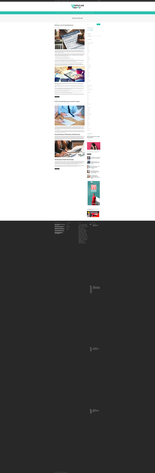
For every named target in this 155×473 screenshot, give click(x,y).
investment (83, 234)
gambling (82, 233)
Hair (87, 82)
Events (88, 69)
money (85, 236)
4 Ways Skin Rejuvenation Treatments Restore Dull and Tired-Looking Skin (95, 172)
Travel (88, 125)
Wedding (88, 130)
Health (88, 84)
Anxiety (81, 224)
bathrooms (86, 225)
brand (81, 226)
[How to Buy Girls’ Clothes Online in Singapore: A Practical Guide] (88, 157)
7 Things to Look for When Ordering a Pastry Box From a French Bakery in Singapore (96, 288)
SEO (85, 237)
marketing (82, 236)
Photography (89, 107)
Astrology (88, 44)
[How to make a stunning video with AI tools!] (91, 377)
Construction (89, 59)
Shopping (88, 115)
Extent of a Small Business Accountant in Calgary (67, 101)
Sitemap (68, 229)
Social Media (80, 238)
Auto (87, 46)
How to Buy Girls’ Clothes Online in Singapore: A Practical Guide (60, 226)
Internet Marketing (89, 89)
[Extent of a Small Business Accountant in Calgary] (70, 115)
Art (87, 41)
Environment (88, 67)
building (84, 226)
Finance (65, 26)
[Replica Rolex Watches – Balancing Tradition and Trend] (91, 439)
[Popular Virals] (77, 6)
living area (83, 235)
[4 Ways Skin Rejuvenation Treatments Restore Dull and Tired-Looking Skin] (88, 171)
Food (87, 77)
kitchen (86, 234)
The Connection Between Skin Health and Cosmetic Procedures (95, 167)
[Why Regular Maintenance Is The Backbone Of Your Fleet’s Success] (88, 162)
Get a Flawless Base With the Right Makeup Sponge (60, 224)
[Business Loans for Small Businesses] (70, 39)
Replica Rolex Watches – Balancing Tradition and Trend (96, 411)
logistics (86, 235)
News (87, 102)
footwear (80, 233)
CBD (87, 54)
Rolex (87, 236)
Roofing (88, 112)
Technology (95, 347)
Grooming (80, 234)
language (80, 235)
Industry (88, 87)
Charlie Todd (62, 26)
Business (88, 49)
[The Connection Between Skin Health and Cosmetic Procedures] (88, 166)
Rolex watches (80, 237)
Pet (87, 105)
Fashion (89, 135)
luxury (79, 236)
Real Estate (88, 110)
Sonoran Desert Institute (85, 238)
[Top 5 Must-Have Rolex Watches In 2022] (91, 254)
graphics (85, 233)
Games (88, 79)
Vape (87, 127)
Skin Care (88, 117)
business (87, 226)
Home (67, 224)
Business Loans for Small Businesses (64, 25)
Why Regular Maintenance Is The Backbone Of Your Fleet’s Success (95, 163)
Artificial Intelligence (84, 224)
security (84, 237)
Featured (88, 72)
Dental (88, 62)
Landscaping (88, 92)
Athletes (79, 225)
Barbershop (82, 225)
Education (88, 64)
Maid (87, 97)
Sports (88, 122)
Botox (79, 226)
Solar (88, 120)
